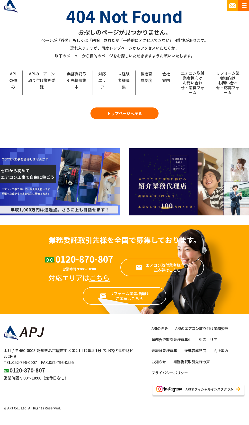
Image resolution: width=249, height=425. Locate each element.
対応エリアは (79, 278)
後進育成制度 (146, 77)
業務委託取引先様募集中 (76, 80)
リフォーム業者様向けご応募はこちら (129, 296)
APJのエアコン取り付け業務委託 (41, 80)
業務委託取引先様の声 (191, 361)
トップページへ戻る (124, 113)
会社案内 (166, 77)
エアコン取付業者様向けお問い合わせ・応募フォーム (192, 83)
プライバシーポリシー (169, 372)
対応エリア (102, 80)
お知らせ (158, 361)
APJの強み (13, 80)
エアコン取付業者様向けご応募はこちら (167, 267)
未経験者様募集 (124, 80)
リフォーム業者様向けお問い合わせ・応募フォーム (228, 83)
